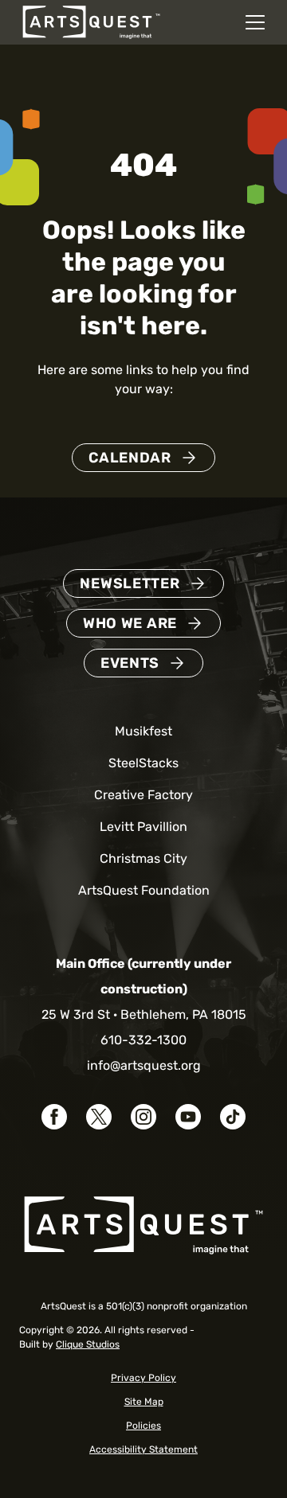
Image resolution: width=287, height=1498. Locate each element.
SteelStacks (143, 762)
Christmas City (143, 858)
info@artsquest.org (144, 1065)
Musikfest (143, 731)
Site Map (143, 1401)
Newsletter (129, 583)
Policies (143, 1425)
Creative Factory (143, 794)
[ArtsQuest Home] (91, 21)
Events (129, 663)
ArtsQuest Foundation (144, 890)
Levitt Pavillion (143, 826)
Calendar (129, 457)
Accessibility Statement (143, 1449)
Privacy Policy (143, 1377)
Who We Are (130, 623)
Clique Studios (88, 1344)
